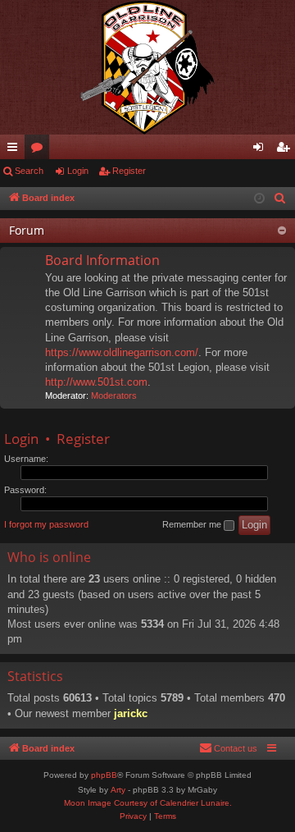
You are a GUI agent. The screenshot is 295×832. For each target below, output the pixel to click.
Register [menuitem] (286, 150)
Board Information (102, 260)
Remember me (193, 524)
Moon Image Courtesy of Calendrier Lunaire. (148, 802)
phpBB (104, 774)
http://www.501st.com (96, 382)
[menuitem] (280, 199)
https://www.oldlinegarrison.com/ (121, 352)
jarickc (131, 713)
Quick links (16, 150)
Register (129, 171)
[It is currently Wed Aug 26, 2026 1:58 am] (259, 199)
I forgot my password (46, 524)
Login (77, 171)
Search (29, 171)
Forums (40, 150)
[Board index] (147, 67)
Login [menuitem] (261, 150)
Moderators (114, 395)
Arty (118, 789)
